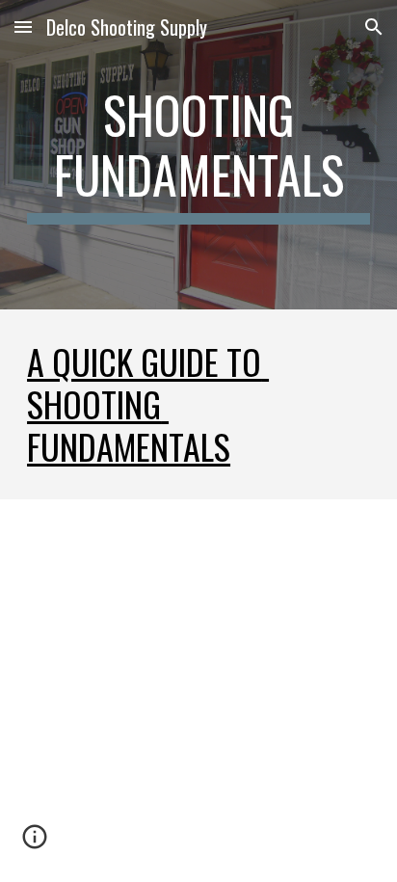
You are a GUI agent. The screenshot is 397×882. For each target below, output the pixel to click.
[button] (23, 26)
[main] (198, 154)
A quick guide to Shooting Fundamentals (148, 403)
